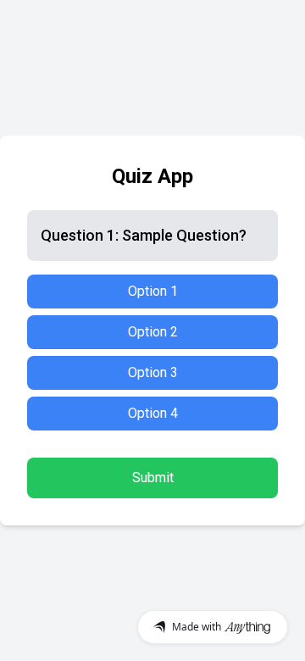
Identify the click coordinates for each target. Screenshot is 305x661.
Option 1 (153, 291)
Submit (153, 477)
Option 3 (153, 372)
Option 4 (153, 413)
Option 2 (153, 332)
